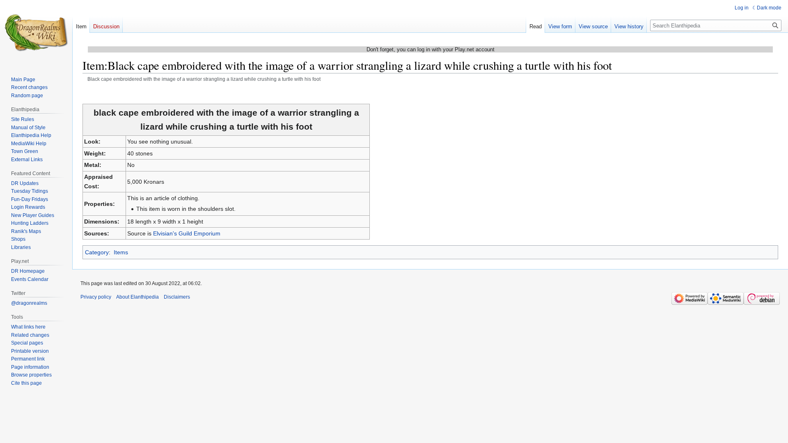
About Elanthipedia (137, 297)
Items (121, 252)
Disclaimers (177, 297)
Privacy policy (95, 297)
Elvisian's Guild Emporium (186, 233)
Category (97, 252)
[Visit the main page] (36, 33)
